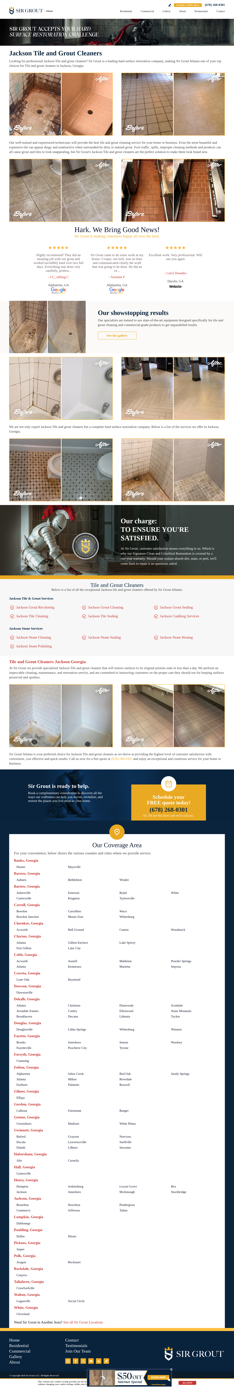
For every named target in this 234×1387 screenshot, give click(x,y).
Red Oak (125, 1074)
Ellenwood (126, 1011)
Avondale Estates (27, 1011)
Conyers (21, 1275)
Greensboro (23, 1123)
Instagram (68, 1361)
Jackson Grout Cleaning (105, 607)
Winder (124, 880)
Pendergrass (127, 1205)
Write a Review (169, 5)
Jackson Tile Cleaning (32, 616)
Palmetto (73, 1085)
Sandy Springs (180, 1074)
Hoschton (74, 1205)
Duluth (20, 1147)
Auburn (21, 880)
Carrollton (74, 911)
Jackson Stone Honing (176, 637)
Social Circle (76, 1301)
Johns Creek (76, 1074)
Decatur (73, 1016)
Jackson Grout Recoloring (35, 607)
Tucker (175, 1016)
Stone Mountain (181, 1011)
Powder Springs (181, 961)
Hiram (72, 1236)
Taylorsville (127, 898)
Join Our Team (78, 1351)
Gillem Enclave (78, 942)
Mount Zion (75, 917)
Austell (72, 961)
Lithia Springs (77, 1029)
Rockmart (74, 1262)
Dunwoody (126, 1005)
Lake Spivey (127, 942)
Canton (124, 929)
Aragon (21, 1262)
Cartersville (23, 898)
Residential (126, 11)
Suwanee (125, 1147)
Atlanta (21, 942)
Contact (220, 11)
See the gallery (117, 335)
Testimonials (201, 11)
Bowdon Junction (27, 917)
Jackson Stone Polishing (34, 646)
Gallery (166, 11)
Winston (176, 1029)
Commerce (23, 1210)
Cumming (22, 1061)
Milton (72, 1079)
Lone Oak (22, 979)
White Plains (127, 1123)
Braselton (22, 1205)
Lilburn (73, 1147)
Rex (173, 1186)
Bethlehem (75, 880)
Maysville (74, 867)
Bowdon (21, 911)
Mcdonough (127, 1192)
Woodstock (178, 929)
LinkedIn (98, 1361)
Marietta (124, 966)
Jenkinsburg (75, 1186)
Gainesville (23, 1173)
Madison (73, 1123)
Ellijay (20, 1097)
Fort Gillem (23, 948)
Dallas (20, 1236)
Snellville (125, 1142)
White (175, 893)
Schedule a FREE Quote (187, 5)
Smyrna (176, 966)
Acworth (22, 929)
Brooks (21, 1042)
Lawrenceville (77, 1142)
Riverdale (125, 1079)
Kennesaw (74, 966)
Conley (72, 1011)
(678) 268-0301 (215, 5)
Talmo (123, 1210)
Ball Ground (76, 929)
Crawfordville (25, 1288)
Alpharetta (23, 1074)
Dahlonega (23, 1223)
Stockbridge (178, 1192)
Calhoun (21, 1110)
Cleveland (22, 1314)
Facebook (75, 1361)
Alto (19, 1160)
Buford (20, 1136)
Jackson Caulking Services (179, 616)
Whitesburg (126, 917)
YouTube (91, 1361)
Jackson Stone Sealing (104, 637)
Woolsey (176, 1042)
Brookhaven (24, 1016)
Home (14, 1340)
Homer (20, 867)
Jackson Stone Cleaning (33, 637)
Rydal (123, 893)
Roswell (124, 1085)
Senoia (123, 1042)
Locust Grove (128, 1186)
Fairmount (74, 1110)
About (182, 11)
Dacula (21, 1142)
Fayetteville (23, 1048)
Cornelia (73, 1160)
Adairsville (23, 893)
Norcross (125, 1136)
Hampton (22, 1186)
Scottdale (177, 1005)
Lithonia (124, 1016)
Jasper (20, 1249)
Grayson (73, 1136)
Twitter (83, 1361)
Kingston (74, 898)
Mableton (125, 961)
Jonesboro (74, 1042)
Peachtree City (77, 1048)
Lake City (74, 948)
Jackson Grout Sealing (176, 607)
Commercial (147, 11)
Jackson (21, 1192)
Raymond (74, 979)
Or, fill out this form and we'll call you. (168, 815)
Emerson (73, 893)
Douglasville (24, 1029)
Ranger (124, 1110)
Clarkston (74, 1005)
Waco (123, 911)
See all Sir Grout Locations (83, 1322)
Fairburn (21, 1085)
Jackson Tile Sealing (103, 616)
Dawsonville (24, 992)
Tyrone (123, 1048)
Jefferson (74, 1210)
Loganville (23, 1301)
